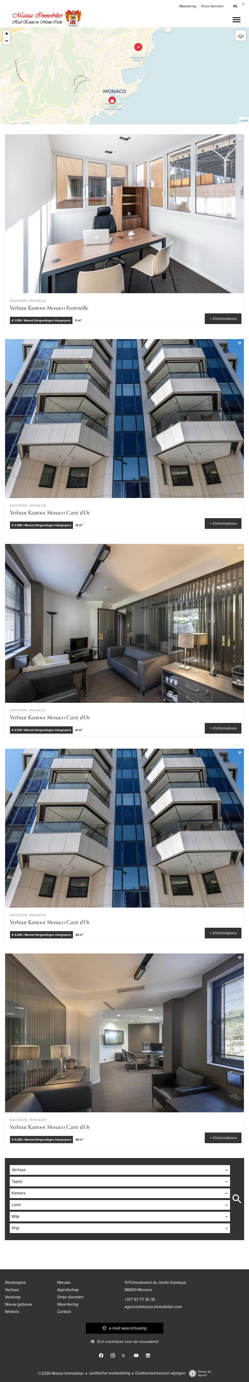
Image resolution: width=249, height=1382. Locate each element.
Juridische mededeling (109, 1373)
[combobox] (120, 1170)
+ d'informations (223, 318)
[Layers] (240, 35)
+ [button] (6, 34)
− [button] (6, 41)
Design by (204, 1373)
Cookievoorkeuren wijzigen (160, 1373)
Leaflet (244, 120)
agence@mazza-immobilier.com (153, 1306)
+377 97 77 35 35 (139, 1299)
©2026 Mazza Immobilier (61, 1373)
